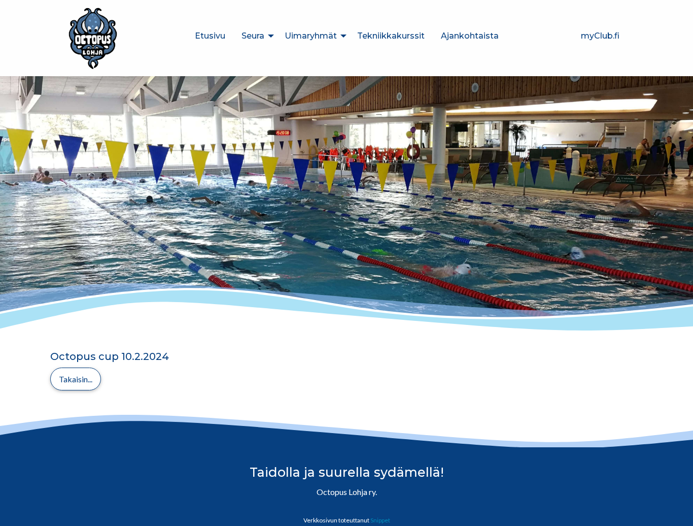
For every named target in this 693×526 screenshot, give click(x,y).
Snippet (380, 520)
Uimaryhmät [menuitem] (311, 36)
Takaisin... (75, 379)
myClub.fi (600, 36)
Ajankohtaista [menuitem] (470, 36)
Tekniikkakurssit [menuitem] (391, 36)
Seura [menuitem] (252, 36)
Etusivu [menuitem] (210, 36)
